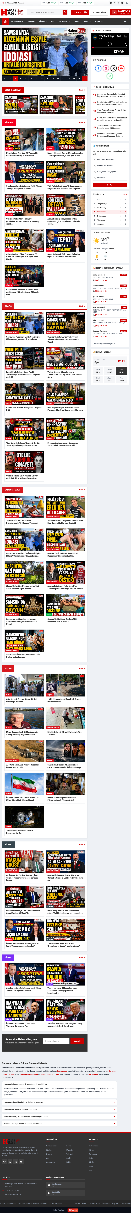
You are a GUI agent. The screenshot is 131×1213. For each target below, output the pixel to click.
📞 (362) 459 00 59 (100, 326)
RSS (90, 1170)
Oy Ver (109, 185)
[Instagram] (118, 3)
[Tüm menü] (125, 21)
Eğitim (68, 1162)
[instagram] (106, 68)
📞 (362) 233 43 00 (100, 291)
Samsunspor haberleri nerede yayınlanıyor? (22, 1109)
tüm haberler (93, 1074)
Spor (53, 21)
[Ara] (65, 12)
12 (63, 79)
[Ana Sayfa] (5, 21)
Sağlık (68, 1158)
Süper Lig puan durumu (49, 1074)
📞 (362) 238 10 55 (100, 315)
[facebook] (98, 68)
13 (69, 79)
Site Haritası (126, 1204)
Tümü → (82, 90)
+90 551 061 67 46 (12, 1190)
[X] (114, 3)
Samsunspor (64, 21)
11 (58, 79)
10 (53, 79)
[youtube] (121, 68)
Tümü (125, 194)
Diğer (97, 21)
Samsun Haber (17, 21)
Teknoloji (69, 1154)
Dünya (76, 21)
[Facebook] (110, 3)
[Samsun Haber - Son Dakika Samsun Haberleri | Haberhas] (12, 12)
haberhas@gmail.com (13, 1194)
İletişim (91, 1158)
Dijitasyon (73, 1210)
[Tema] (127, 3)
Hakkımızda (93, 1146)
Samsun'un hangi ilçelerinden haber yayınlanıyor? (24, 1102)
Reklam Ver (93, 1154)
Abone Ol (77, 1041)
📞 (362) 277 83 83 (100, 280)
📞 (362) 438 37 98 (100, 336)
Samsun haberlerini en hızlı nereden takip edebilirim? (26, 1084)
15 (79, 79)
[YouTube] (122, 3)
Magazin (87, 21)
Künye (91, 1150)
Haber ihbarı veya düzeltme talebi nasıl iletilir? (23, 1123)
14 (74, 79)
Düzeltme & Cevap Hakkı (111, 1204)
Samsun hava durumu (29, 1074)
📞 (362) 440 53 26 (100, 302)
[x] (114, 68)
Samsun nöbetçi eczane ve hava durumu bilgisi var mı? (26, 1116)
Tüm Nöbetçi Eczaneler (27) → (104, 344)
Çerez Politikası (94, 1204)
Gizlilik (91, 1162)
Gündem (31, 21)
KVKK (91, 1166)
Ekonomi (43, 21)
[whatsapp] (110, 76)
